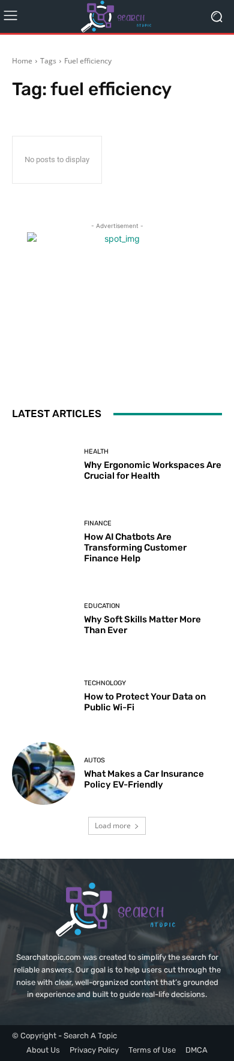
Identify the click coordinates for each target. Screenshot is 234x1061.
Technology (105, 683)
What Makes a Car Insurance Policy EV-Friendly (144, 779)
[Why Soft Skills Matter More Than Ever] (43, 619)
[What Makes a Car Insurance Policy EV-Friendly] (43, 773)
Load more (113, 825)
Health (96, 451)
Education (102, 606)
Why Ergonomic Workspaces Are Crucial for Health (152, 470)
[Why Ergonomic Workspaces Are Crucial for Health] (43, 464)
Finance (98, 523)
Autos (94, 760)
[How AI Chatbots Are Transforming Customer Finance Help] (43, 541)
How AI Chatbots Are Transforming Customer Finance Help (135, 547)
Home (22, 61)
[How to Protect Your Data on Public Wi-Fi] (43, 696)
